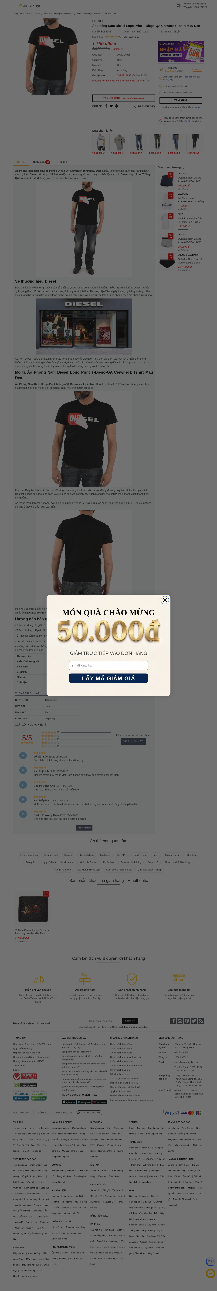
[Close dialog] (165, 600)
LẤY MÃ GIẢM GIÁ (108, 678)
